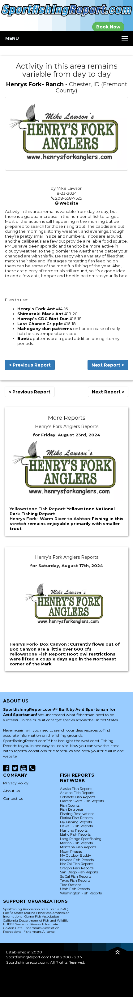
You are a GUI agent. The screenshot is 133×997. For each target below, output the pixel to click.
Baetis (24, 338)
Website (68, 203)
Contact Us (13, 798)
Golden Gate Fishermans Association (31, 928)
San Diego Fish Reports (79, 872)
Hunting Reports (74, 830)
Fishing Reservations (77, 814)
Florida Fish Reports (76, 818)
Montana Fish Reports (78, 847)
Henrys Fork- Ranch (35, 84)
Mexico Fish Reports (76, 843)
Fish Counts (69, 805)
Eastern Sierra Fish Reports (82, 801)
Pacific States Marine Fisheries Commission (36, 913)
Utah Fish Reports (75, 889)
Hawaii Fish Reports (76, 826)
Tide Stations (70, 885)
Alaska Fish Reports (76, 789)
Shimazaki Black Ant (40, 313)
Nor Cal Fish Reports (76, 864)
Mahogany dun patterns (44, 328)
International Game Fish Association (31, 916)
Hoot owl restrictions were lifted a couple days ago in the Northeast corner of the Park (63, 658)
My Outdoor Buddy (75, 855)
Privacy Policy (15, 783)
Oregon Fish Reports (76, 868)
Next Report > (108, 365)
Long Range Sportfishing (80, 839)
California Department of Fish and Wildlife (36, 921)
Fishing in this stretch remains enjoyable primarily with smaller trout (66, 523)
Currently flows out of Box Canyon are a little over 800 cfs (65, 646)
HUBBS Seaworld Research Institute (30, 924)
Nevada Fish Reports (77, 860)
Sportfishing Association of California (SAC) (35, 909)
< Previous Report (30, 365)
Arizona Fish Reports (77, 793)
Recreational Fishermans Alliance (29, 932)
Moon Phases (71, 851)
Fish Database (71, 809)
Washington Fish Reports (81, 893)
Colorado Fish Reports (77, 797)
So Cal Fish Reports (75, 876)
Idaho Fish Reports (75, 834)
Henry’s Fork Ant (36, 308)
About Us (11, 790)
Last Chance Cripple (40, 323)
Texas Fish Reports (75, 880)
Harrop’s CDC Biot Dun (43, 318)
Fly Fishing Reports (76, 822)
